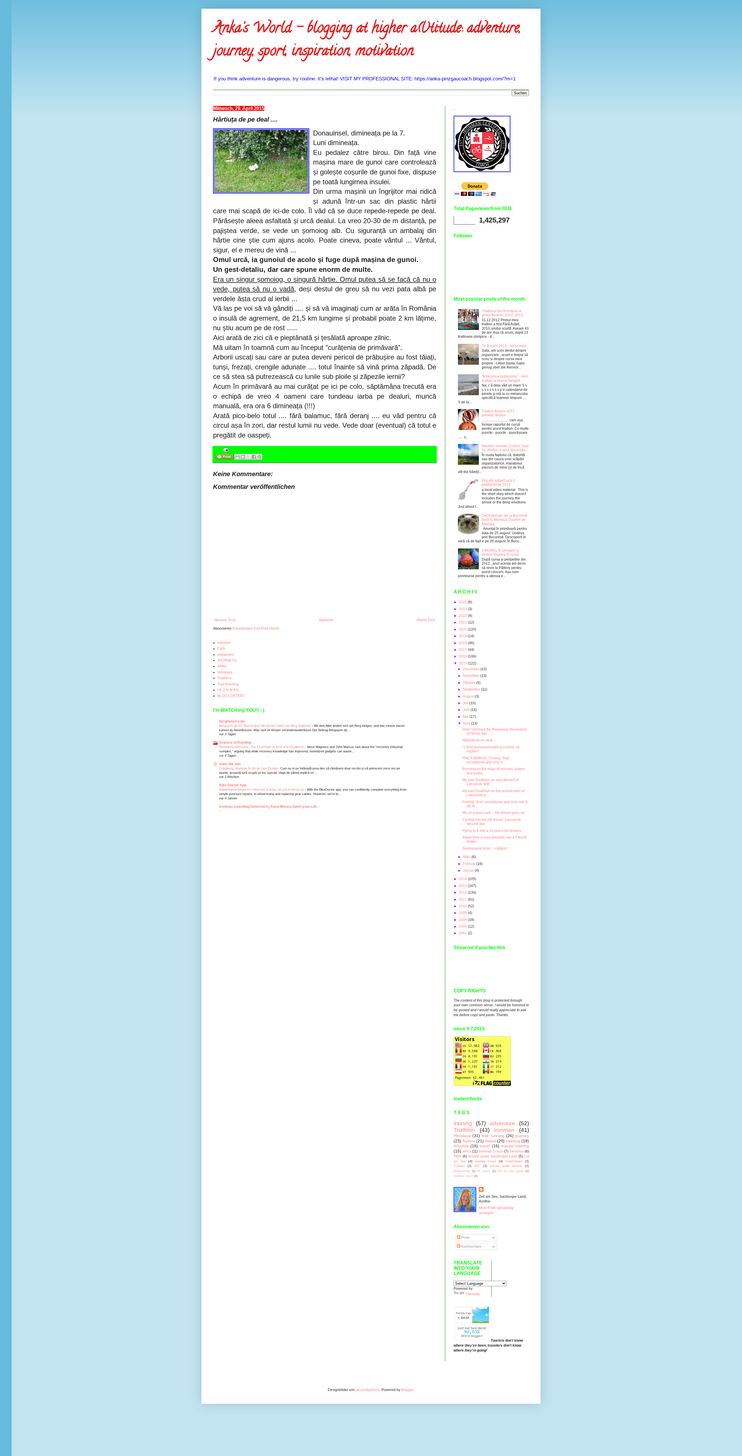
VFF (477, 1166)
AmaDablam (514, 1161)
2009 (463, 913)
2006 (463, 926)
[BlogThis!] (243, 457)
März (467, 857)
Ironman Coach (491, 1151)
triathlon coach (463, 1175)
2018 (463, 643)
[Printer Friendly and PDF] (224, 457)
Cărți (221, 648)
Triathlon (224, 678)
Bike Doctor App (232, 785)
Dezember (471, 669)
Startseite (326, 620)
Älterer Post (426, 620)
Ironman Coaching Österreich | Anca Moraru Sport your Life (268, 807)
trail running (493, 1135)
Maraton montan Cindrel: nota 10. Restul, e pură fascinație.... (505, 448)
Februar (469, 864)
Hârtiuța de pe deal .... (479, 740)
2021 (463, 622)
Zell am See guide (510, 1171)
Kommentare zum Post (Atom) (255, 628)
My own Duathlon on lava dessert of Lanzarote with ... (490, 782)
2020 (463, 629)
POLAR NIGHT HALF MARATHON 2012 (498, 483)
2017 (463, 650)
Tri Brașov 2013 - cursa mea (504, 346)
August (469, 696)
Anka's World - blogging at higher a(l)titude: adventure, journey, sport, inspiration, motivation (367, 41)
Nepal (490, 1141)
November (471, 676)
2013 (463, 886)
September (472, 689)
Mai (466, 717)
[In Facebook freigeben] (254, 457)
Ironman (504, 1130)
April (467, 723)
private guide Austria (506, 1166)
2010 (463, 906)
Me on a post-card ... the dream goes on (493, 813)
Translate (472, 1294)
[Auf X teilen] (248, 457)
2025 (463, 602)
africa (466, 1151)
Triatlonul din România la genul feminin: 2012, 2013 (502, 313)
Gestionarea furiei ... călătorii (484, 848)
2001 (463, 933)
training (463, 1123)
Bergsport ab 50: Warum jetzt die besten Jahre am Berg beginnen (265, 725)
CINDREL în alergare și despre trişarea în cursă (500, 552)
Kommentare (470, 1246)
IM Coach (483, 1171)
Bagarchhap (462, 1171)
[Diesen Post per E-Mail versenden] (237, 457)
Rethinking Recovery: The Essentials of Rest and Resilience (262, 747)
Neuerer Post (224, 620)
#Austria (461, 1146)
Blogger (407, 1390)
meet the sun (230, 764)
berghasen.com (232, 721)
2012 (463, 892)
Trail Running (228, 684)
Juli (466, 703)
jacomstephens (368, 1390)
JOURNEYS (227, 660)
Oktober (469, 683)
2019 (463, 636)
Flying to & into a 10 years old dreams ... (493, 831)
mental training (515, 1146)
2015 (463, 663)
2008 (463, 920)
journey (522, 1135)
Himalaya (224, 672)
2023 (463, 609)
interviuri (224, 643)
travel (485, 1146)
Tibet (457, 1156)
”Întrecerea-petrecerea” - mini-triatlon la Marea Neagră (505, 378)
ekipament (225, 655)
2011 (463, 899)
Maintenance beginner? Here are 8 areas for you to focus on (262, 789)
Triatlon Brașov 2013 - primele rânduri (499, 413)
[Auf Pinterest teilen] (259, 457)
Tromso (459, 1166)
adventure (502, 1123)
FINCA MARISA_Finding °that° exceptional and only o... (486, 760)
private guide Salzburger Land (492, 1156)
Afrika (221, 666)
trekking (513, 1141)
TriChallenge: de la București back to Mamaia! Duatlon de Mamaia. (505, 520)
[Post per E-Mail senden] (225, 449)
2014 (463, 879)
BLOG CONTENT (231, 696)
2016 (463, 656)
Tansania (516, 1151)
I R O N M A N (228, 690)
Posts (465, 1237)
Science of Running (235, 742)
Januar (469, 870)
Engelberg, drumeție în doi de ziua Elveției (248, 768)
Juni (466, 710)
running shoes (485, 1161)
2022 (463, 616)
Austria (468, 1141)
